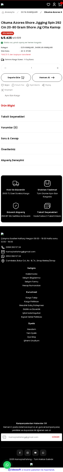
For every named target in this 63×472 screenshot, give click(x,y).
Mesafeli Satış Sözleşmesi (31, 305)
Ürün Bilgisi (8, 105)
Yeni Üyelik (31, 333)
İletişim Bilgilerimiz (31, 278)
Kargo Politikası (31, 301)
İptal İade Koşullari (32, 313)
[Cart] (60, 4)
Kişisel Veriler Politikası (31, 317)
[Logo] (23, 4)
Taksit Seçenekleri (13, 116)
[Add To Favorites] (5, 85)
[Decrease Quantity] (4, 68)
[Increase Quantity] (59, 68)
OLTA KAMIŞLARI (27, 47)
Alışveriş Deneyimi (12, 160)
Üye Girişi (31, 337)
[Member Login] (54, 4)
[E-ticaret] (31, 470)
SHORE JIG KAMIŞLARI (44, 47)
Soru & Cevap (10, 138)
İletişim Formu (31, 281)
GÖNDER (55, 437)
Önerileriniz (8, 149)
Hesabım (31, 329)
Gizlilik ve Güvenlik (31, 309)
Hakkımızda (31, 274)
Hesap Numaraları (31, 285)
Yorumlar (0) (9, 127)
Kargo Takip (31, 297)
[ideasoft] (14, 469)
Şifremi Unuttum (31, 340)
